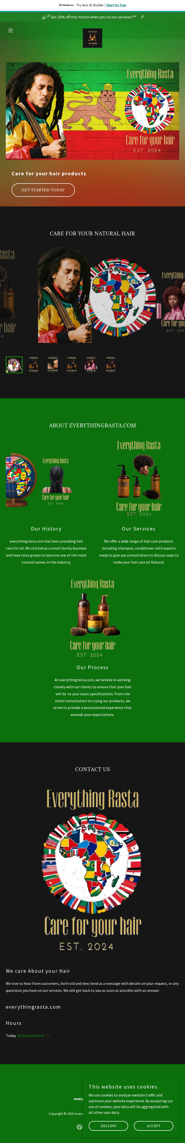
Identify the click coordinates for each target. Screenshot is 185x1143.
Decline (108, 1126)
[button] (19, 30)
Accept (154, 1126)
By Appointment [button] (31, 1035)
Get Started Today (43, 190)
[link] (92, 30)
